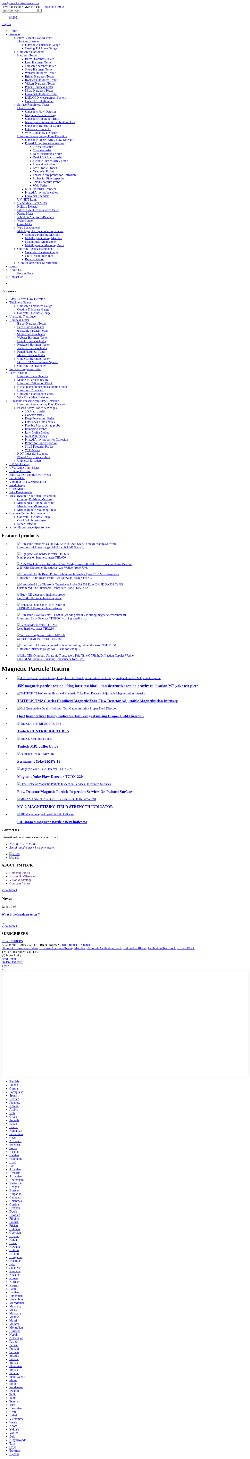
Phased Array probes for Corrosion (54, 175)
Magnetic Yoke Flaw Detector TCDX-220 (50, 777)
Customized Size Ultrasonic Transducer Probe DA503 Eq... (54, 588)
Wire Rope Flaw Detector (41, 132)
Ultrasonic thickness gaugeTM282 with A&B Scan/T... (51, 547)
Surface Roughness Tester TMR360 (39, 638)
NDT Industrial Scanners (40, 189)
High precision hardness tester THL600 (41, 557)
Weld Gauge (25, 220)
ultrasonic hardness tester (40, 66)
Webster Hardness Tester (40, 73)
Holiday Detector (27, 206)
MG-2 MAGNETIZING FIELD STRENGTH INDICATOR (65, 807)
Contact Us (16, 276)
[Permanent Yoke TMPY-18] (35, 753)
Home (13, 30)
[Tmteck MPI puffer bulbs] (34, 738)
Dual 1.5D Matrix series (47, 157)
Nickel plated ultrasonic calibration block (50, 122)
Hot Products (70, 944)
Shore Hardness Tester (39, 69)
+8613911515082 (53, 6)
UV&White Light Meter (32, 203)
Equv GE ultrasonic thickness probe (39, 598)
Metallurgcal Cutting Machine (43, 238)
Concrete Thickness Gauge (41, 252)
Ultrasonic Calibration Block (42, 118)
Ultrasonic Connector (38, 129)
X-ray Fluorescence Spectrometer (37, 262)
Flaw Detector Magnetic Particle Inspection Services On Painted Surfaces (75, 792)
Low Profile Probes (45, 168)
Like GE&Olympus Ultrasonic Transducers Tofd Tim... (51, 659)
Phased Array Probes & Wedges (44, 143)
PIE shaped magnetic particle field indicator (52, 822)
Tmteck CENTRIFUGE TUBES (43, 731)
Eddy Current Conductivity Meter (38, 210)
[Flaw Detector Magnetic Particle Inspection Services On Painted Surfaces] (64, 784)
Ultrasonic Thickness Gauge (42, 44)
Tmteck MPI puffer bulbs (37, 746)
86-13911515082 (12, 962)
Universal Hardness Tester (41, 94)
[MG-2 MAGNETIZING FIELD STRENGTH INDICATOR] (56, 799)
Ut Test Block (186, 948)
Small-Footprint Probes (47, 182)
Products (14, 34)
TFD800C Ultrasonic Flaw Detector (39, 608)
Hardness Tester (27, 55)
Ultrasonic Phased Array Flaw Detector (49, 139)
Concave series (42, 150)
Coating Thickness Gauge (41, 48)
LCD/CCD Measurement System (45, 97)
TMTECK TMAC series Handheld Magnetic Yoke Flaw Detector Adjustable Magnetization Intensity (97, 701)
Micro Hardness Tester (39, 90)
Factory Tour (25, 273)
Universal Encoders (37, 196)
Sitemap (86, 944)
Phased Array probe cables (41, 192)
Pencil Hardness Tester (39, 87)
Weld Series (40, 185)
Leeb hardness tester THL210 (35, 628)
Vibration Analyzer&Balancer (35, 217)
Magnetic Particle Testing (40, 115)
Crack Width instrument (39, 255)
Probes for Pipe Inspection (49, 178)
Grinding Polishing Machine (42, 234)
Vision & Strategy (20, 880)
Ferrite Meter (25, 213)
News (13, 266)
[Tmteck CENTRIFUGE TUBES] (39, 723)
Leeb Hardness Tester (38, 62)
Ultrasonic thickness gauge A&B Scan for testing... (48, 649)
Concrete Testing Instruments (35, 248)
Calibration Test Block (162, 948)
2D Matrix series (43, 146)
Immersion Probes (44, 164)
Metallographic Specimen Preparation (40, 231)
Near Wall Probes (43, 171)
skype (5, 965)
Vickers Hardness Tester (40, 83)
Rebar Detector (34, 259)
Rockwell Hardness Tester (41, 80)
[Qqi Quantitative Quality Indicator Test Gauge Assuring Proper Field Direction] (67, 708)
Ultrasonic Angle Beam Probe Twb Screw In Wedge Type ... (54, 577)
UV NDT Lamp (27, 199)
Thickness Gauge (28, 41)
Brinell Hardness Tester (39, 76)
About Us (15, 269)
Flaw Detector (26, 108)
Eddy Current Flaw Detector (34, 37)
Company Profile (19, 873)
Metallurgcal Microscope (40, 241)
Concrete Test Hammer (39, 101)
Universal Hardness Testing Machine (62, 948)
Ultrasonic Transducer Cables (43, 125)
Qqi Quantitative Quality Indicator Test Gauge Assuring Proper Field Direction (80, 716)
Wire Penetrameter (28, 227)
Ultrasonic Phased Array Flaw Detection (42, 136)
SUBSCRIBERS (12, 941)
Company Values (19, 883)
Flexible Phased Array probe (50, 160)
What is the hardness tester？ (21, 914)
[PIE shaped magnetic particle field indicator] (45, 814)
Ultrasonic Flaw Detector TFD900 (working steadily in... (52, 618)
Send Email (9, 958)
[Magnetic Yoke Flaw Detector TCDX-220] (44, 769)
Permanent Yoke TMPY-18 (38, 761)
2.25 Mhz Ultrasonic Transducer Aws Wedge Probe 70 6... (53, 567)
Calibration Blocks (134, 948)
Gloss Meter (24, 224)
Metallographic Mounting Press (44, 245)
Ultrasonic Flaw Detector (40, 111)
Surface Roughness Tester (33, 104)
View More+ (9, 890)
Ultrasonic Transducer (30, 52)
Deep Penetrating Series (47, 153)
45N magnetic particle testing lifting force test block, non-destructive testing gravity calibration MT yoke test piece (107, 686)
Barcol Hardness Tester (39, 59)
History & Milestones (22, 876)
